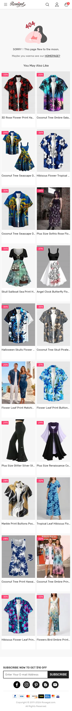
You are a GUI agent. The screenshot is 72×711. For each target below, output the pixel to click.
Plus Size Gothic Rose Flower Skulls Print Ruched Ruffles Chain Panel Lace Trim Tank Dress (53, 233)
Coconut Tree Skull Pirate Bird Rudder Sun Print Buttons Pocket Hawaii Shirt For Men (53, 349)
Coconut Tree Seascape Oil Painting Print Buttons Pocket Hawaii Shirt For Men (18, 233)
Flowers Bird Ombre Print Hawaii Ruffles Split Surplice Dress (53, 639)
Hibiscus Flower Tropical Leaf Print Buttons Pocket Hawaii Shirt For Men (53, 175)
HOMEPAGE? (52, 56)
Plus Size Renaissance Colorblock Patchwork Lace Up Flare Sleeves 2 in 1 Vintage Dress (53, 465)
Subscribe (58, 674)
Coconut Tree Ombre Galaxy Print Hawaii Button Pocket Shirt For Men (53, 117)
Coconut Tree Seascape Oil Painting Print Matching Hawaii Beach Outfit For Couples (18, 175)
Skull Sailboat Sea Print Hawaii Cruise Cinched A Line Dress (18, 291)
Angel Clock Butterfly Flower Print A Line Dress (53, 291)
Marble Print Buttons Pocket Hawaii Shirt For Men (18, 523)
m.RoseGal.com (20, 4)
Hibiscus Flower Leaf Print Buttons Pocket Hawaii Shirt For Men (18, 639)
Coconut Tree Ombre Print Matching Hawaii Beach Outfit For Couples (53, 581)
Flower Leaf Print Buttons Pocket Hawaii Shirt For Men (53, 407)
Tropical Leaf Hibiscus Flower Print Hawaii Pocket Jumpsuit (53, 523)
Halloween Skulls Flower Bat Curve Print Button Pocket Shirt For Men (18, 349)
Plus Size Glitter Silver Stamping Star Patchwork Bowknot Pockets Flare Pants (18, 465)
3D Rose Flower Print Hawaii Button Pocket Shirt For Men (18, 117)
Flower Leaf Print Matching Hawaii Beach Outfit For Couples (18, 407)
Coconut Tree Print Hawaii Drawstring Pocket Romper (18, 581)
